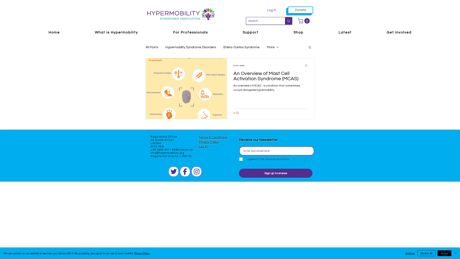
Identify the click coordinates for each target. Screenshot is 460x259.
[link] (304, 21)
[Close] (456, 253)
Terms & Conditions (213, 137)
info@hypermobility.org (167, 153)
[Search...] (288, 20)
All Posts (152, 47)
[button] (310, 47)
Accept (444, 253)
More (271, 47)
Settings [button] (410, 253)
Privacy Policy (209, 142)
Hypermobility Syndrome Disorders (190, 47)
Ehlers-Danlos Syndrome (241, 47)
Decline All (426, 253)
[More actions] (307, 65)
